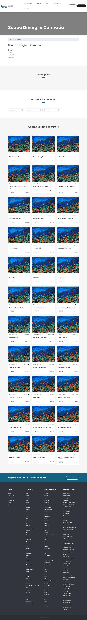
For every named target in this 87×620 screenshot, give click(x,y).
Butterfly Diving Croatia (65, 248)
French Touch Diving (67, 561)
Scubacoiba (65, 518)
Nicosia (46, 569)
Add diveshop (11, 500)
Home (10, 39)
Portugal (28, 514)
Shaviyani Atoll (47, 518)
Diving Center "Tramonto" (66, 218)
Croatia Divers (62, 338)
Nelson (45, 601)
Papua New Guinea (30, 569)
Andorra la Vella (47, 564)
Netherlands (28, 544)
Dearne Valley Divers (67, 607)
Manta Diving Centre (39, 157)
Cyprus (27, 504)
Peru (27, 550)
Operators (11, 57)
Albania (27, 576)
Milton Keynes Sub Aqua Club (69, 577)
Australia (28, 525)
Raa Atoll (46, 521)
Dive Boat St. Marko (15, 218)
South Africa (28, 539)
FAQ (47, 3)
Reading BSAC (65, 570)
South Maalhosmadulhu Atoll (50, 534)
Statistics (11, 56)
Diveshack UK (65, 598)
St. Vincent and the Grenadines (32, 585)
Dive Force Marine (66, 581)
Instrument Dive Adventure (68, 549)
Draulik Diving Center (15, 427)
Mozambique (29, 601)
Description (11, 54)
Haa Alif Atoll (47, 516)
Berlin (45, 539)
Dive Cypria (65, 531)
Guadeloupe (28, 583)
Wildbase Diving (66, 534)
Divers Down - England (67, 575)
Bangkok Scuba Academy (68, 529)
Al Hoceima (46, 583)
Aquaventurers (66, 572)
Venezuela (28, 578)
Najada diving (13, 338)
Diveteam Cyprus (66, 498)
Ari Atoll (46, 532)
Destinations (27, 3)
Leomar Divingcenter (15, 397)
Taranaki (46, 606)
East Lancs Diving (66, 602)
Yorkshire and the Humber (50, 504)
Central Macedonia (48, 587)
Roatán (45, 578)
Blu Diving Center (14, 457)
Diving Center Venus (39, 367)
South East (46, 500)
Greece (27, 537)
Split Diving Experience (40, 338)
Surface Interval (46, 617)
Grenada (28, 597)
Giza (45, 597)
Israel (27, 574)
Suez (45, 599)
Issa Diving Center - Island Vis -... (67, 187)
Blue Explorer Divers (67, 511)
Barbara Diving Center (65, 427)
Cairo (45, 592)
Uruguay (28, 594)
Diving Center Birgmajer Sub (42, 427)
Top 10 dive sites (56, 3)
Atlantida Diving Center (16, 308)
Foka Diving (12, 278)
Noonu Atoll (46, 530)
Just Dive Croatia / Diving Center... (66, 458)
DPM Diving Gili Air (66, 495)
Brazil (27, 571)
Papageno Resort (66, 493)
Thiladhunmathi (47, 507)
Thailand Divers (66, 500)
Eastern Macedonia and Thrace (50, 580)
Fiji (26, 523)
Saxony (45, 550)
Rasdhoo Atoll (47, 511)
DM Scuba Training (66, 595)
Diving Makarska (14, 367)
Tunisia (27, 599)
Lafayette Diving (66, 554)
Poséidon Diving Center (67, 538)
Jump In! (12, 160)
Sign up (9, 495)
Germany (28, 507)
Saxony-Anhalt (47, 548)
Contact (9, 502)
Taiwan (27, 495)
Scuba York (65, 609)
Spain (27, 546)
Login (72, 5)
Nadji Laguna (62, 278)
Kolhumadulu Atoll (48, 509)
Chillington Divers (66, 563)
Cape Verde (28, 580)
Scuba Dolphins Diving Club (68, 584)
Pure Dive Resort (66, 513)
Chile (27, 587)
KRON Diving (37, 278)
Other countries (29, 603)
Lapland (46, 498)
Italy (27, 500)
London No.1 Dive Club (67, 604)
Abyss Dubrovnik (38, 308)
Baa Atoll (46, 523)
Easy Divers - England (67, 588)
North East (46, 502)
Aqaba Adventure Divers (68, 552)
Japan (27, 502)
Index (10, 52)
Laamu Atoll (46, 527)
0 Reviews (27, 161)
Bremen (46, 557)
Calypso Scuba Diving (65, 157)
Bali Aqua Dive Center (67, 522)
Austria (27, 555)
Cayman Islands (29, 511)
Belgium (28, 518)
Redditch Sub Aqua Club (67, 579)
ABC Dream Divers (66, 515)
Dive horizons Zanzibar (67, 508)
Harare (45, 567)
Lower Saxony (47, 555)
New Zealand (29, 564)
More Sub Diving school (40, 187)
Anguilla (27, 548)
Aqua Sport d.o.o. (38, 218)
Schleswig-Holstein (48, 544)
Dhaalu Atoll (46, 525)
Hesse (45, 553)
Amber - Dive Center (64, 397)
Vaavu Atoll (46, 537)
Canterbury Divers (66, 565)
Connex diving (37, 248)
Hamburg (46, 546)
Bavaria (46, 541)
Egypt (27, 532)
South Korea (28, 521)
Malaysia (28, 530)
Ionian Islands (47, 585)
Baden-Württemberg (48, 560)
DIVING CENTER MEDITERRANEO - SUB (19, 187)
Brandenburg (47, 562)
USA (27, 516)
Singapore (28, 557)
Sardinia (46, 495)
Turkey (27, 567)
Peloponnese (47, 590)
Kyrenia (46, 571)
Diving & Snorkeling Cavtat (66, 308)
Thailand (28, 534)
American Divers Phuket (67, 536)
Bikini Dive (36, 397)
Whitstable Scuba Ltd (67, 600)
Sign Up (81, 5)
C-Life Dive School (66, 586)
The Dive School (66, 568)
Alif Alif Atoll (46, 514)
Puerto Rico (28, 590)
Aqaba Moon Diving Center (68, 558)
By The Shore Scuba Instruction (69, 527)
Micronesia (28, 553)
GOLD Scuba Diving (67, 506)
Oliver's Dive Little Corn (67, 525)
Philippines (28, 498)
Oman (27, 562)
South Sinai (46, 594)
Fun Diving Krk (13, 248)
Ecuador (28, 592)
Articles (38, 3)
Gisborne (46, 603)
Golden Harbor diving (64, 367)
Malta (27, 541)
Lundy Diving (65, 591)
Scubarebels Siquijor (67, 547)
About (9, 504)
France (27, 493)
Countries (26, 8)
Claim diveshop (11, 498)
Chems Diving (65, 520)
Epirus (45, 576)
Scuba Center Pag (39, 457)
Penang (46, 493)
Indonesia (28, 509)
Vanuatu (28, 560)
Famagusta (46, 574)
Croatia (14, 39)
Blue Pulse (65, 541)
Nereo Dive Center (66, 556)
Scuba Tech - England (67, 593)
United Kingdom (29, 527)
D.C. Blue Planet (14, 157)
